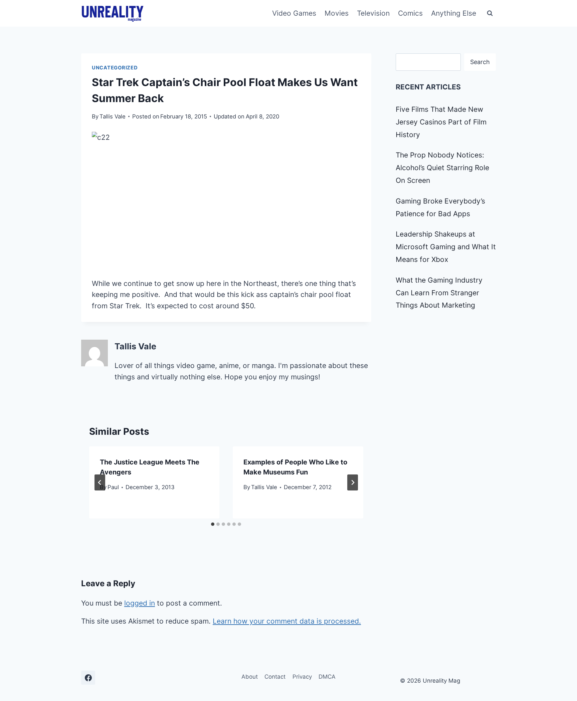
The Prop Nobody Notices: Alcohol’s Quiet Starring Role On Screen (442, 168)
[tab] (212, 524)
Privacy (302, 676)
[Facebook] (88, 678)
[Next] (352, 482)
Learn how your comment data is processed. (287, 621)
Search (480, 61)
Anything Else (453, 13)
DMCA (327, 676)
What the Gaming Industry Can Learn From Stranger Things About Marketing (439, 293)
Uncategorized (115, 68)
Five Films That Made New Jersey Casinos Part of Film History (441, 122)
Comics (410, 13)
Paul (113, 487)
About (249, 676)
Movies (337, 13)
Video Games (294, 13)
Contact (274, 676)
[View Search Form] (490, 13)
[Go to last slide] (99, 482)
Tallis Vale (113, 116)
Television (373, 13)
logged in (139, 603)
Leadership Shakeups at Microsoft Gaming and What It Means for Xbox (446, 247)
